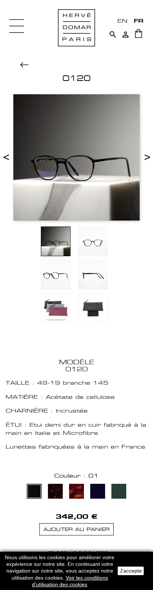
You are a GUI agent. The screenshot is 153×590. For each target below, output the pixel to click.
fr (139, 20)
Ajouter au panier (76, 529)
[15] (76, 492)
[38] (97, 492)
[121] (119, 492)
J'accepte (131, 571)
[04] (55, 492)
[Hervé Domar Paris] (76, 27)
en (122, 20)
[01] (34, 492)
